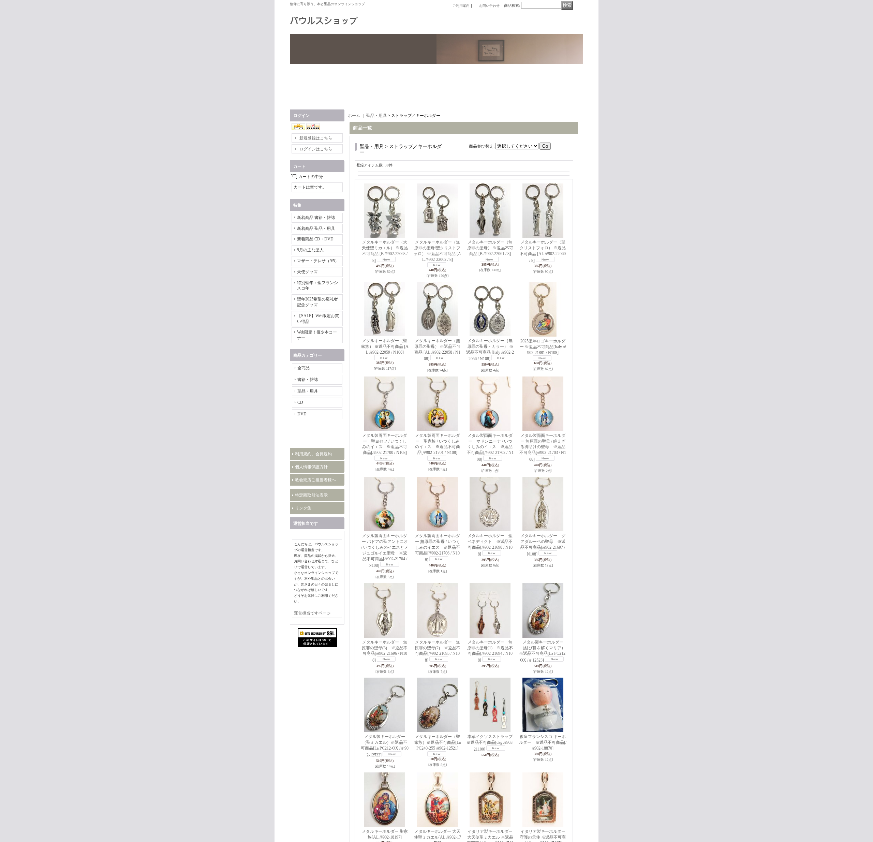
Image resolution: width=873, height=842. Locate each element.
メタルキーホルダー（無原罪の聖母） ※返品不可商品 (490, 248)
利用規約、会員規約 (313, 529)
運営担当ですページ (312, 722)
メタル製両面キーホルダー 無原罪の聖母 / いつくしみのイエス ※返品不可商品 (437, 547)
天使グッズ (307, 271)
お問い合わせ (489, 6)
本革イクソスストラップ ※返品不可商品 (490, 743)
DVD (302, 414)
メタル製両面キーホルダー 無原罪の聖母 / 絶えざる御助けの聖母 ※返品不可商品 (542, 447)
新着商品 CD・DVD (315, 239)
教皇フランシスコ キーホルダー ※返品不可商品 (542, 742)
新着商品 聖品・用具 (316, 228)
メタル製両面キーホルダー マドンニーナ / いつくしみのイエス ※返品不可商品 (490, 447)
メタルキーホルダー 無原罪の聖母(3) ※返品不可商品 (385, 651)
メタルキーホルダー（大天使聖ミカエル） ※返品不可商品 (385, 251)
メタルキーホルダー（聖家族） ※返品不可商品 (385, 346)
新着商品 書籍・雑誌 (316, 217)
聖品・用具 (307, 391)
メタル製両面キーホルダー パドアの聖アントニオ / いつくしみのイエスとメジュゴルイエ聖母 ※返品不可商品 (384, 550)
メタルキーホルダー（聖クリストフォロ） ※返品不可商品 (543, 251)
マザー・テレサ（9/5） (318, 260)
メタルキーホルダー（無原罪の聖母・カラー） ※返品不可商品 (490, 349)
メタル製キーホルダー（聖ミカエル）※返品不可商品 (385, 745)
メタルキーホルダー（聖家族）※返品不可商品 (437, 742)
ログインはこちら (315, 149)
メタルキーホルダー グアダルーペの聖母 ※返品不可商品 (542, 544)
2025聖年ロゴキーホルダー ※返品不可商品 (543, 347)
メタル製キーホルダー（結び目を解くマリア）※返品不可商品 (543, 651)
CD (300, 402)
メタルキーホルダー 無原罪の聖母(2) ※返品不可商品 (437, 651)
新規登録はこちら (315, 138)
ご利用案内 (461, 6)
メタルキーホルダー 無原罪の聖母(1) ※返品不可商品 (490, 651)
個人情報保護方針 (311, 542)
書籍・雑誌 (307, 379)
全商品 (303, 368)
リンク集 (303, 583)
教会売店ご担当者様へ (315, 555)
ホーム (354, 115)
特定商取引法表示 (311, 570)
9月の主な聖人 (310, 250)
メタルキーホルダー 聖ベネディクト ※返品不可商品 (490, 544)
